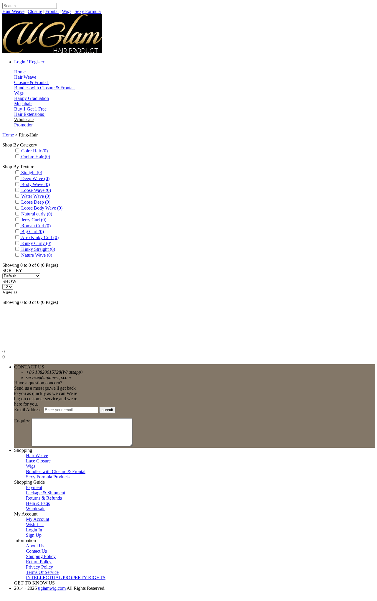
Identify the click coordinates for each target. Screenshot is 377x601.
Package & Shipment (45, 492)
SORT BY (12, 270)
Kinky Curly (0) (35, 243)
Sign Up (34, 535)
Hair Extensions (29, 114)
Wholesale (24, 119)
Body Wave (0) (35, 184)
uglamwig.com (52, 588)
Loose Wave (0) (35, 190)
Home (20, 71)
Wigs (66, 11)
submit (107, 410)
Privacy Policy (39, 566)
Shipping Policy (41, 556)
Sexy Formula (88, 11)
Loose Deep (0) (35, 202)
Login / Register (29, 61)
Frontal (52, 11)
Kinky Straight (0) (37, 249)
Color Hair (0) (34, 150)
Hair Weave (13, 11)
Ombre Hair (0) (35, 156)
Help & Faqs (38, 503)
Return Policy (39, 561)
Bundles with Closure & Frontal (44, 87)
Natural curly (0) (36, 213)
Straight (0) (31, 172)
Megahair (23, 103)
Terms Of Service (42, 572)
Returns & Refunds (44, 497)
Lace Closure (38, 460)
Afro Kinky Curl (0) (39, 237)
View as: (10, 292)
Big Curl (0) (32, 231)
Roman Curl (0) (35, 225)
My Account (37, 519)
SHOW (9, 281)
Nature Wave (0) (36, 255)
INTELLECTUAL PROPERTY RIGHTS (65, 577)
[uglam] (52, 51)
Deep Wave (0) (34, 178)
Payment (34, 487)
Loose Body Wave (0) (41, 207)
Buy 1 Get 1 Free (30, 108)
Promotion (24, 124)
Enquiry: (23, 420)
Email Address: (29, 409)
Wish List (35, 524)
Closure (35, 11)
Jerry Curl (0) (33, 219)
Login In (34, 529)
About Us (35, 545)
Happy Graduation (31, 98)
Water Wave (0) (35, 196)
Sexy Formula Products (48, 476)
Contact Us (36, 551)
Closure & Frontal (31, 82)
